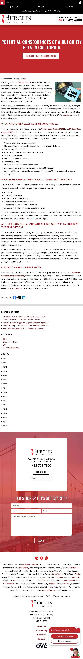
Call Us (15, 7)
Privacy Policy (41, 631)
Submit (41, 540)
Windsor (66, 584)
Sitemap (41, 639)
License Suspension (11, 348)
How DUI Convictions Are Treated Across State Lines (23, 329)
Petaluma (42, 580)
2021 (4, 380)
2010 (4, 426)
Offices (70, 7)
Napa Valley (24, 568)
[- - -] (2, 2)
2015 (4, 405)
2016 (4, 401)
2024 (4, 367)
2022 (4, 375)
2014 (4, 409)
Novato (16, 580)
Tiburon (51, 584)
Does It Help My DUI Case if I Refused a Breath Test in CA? (26, 326)
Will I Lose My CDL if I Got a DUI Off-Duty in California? (24, 317)
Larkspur (59, 577)
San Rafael (25, 564)
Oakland (34, 564)
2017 (4, 396)
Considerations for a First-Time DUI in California (21, 320)
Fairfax (78, 574)
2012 (4, 417)
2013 (4, 413)
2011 (4, 421)
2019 (4, 388)
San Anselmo (8, 584)
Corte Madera (57, 574)
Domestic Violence (10, 342)
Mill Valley (76, 577)
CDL (5, 339)
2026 (4, 359)
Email (43, 7)
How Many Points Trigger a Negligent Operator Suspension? (26, 323)
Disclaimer (41, 635)
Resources (41, 626)
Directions (41, 472)
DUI (25, 79)
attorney (66, 115)
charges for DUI (24, 82)
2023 (4, 371)
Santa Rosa (74, 568)
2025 (4, 363)
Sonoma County (48, 590)
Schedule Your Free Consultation (41, 55)
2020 (4, 384)
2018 (4, 392)
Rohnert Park (69, 580)
